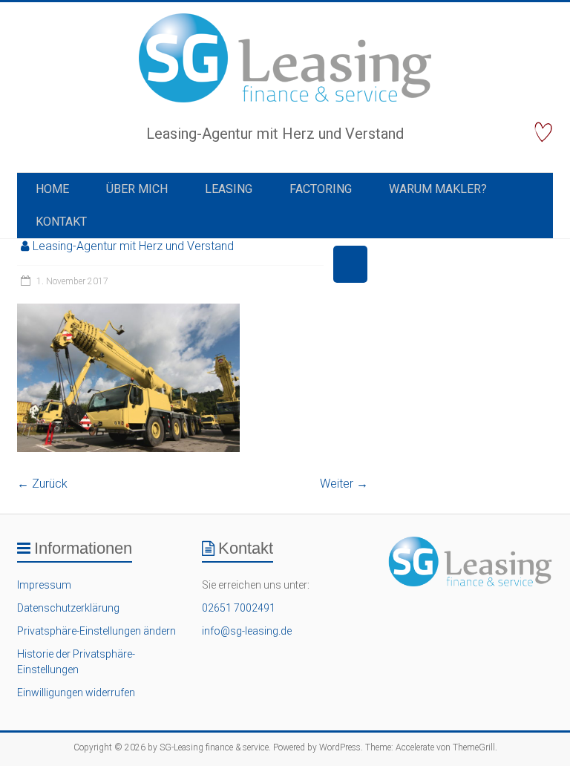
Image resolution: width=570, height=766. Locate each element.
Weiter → (344, 484)
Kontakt (61, 222)
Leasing (228, 189)
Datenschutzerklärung (68, 608)
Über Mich (137, 189)
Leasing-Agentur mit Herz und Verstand (133, 246)
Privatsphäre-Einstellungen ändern (96, 631)
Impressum (44, 585)
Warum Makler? (438, 189)
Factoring (320, 189)
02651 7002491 (238, 608)
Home (52, 189)
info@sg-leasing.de (247, 631)
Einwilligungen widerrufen (76, 692)
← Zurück (42, 484)
